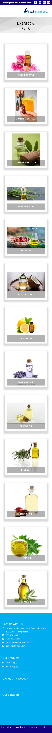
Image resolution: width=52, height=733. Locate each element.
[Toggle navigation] (6, 11)
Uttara (49, 727)
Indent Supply (12, 666)
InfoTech (26, 730)
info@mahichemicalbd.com (17, 2)
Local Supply (11, 662)
